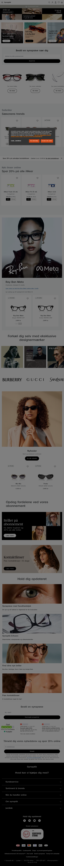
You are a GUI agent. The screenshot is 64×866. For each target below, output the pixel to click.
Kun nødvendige (34, 140)
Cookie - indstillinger (16, 140)
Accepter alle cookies (47, 140)
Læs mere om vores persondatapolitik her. (32, 136)
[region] (32, 136)
